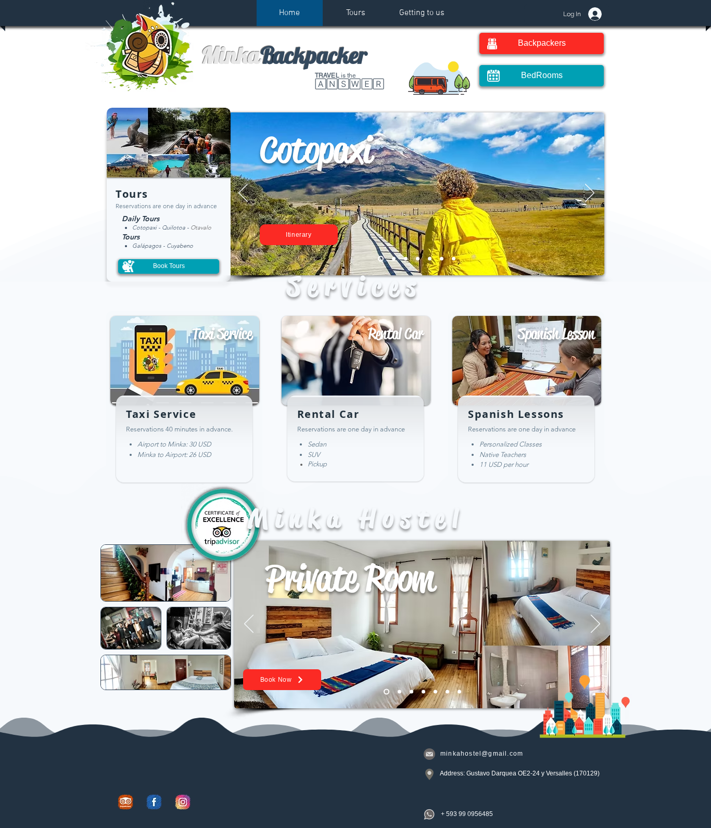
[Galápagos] (441, 258)
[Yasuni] (418, 258)
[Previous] (243, 193)
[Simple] (459, 691)
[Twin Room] (411, 691)
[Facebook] (154, 802)
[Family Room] (399, 691)
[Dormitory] (423, 691)
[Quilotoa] (406, 258)
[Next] (589, 193)
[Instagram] (183, 802)
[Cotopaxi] (381, 258)
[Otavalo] (429, 258)
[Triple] (435, 691)
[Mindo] (453, 258)
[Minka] (447, 691)
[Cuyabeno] (394, 258)
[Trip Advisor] (125, 802)
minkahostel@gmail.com (481, 753)
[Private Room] (386, 691)
